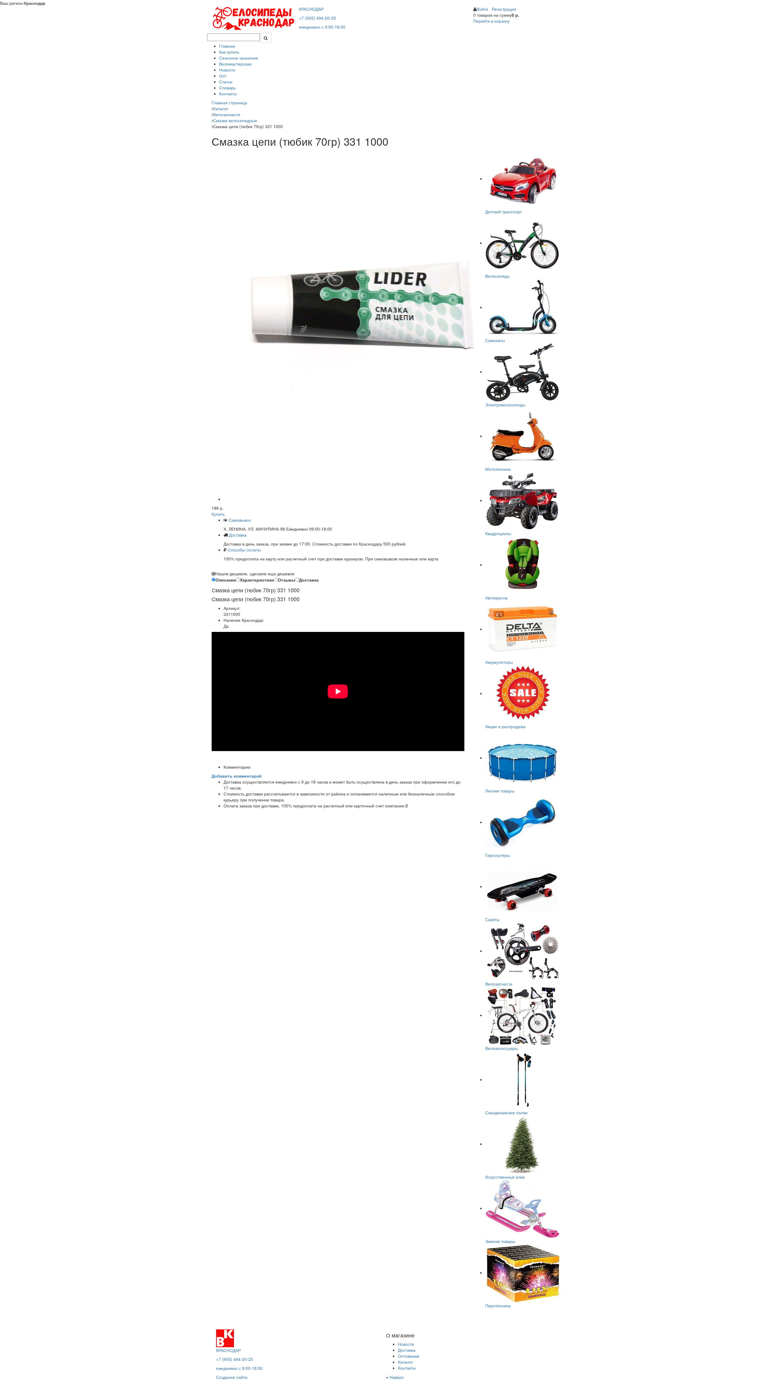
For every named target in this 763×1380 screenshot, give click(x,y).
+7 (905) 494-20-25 (317, 18)
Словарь (227, 88)
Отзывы (286, 580)
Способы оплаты (244, 550)
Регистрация (504, 9)
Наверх (396, 1377)
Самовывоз (239, 520)
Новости (227, 70)
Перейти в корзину (491, 21)
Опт (223, 76)
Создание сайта (231, 1377)
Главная (227, 46)
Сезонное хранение (238, 58)
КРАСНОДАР (311, 9)
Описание (225, 580)
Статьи (225, 82)
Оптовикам (408, 1356)
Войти (482, 9)
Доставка (237, 535)
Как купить (229, 52)
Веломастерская (235, 64)
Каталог (405, 1362)
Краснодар (34, 3)
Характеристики (257, 580)
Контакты (228, 94)
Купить (218, 514)
